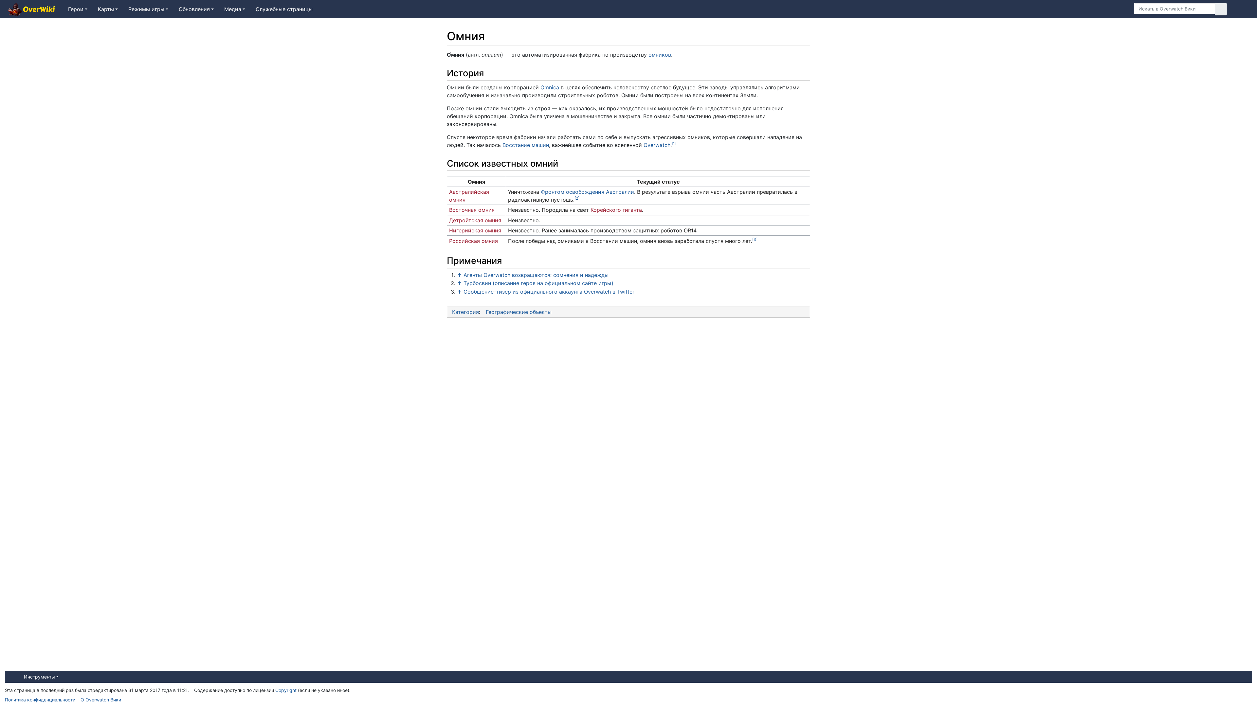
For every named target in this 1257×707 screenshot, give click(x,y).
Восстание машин (525, 145)
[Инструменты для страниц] (1119, 9)
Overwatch (657, 145)
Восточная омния (472, 210)
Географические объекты (519, 312)
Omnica (549, 87)
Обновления (194, 9)
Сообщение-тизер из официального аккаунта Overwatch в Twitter (549, 291)
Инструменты (39, 677)
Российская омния (473, 241)
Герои (75, 9)
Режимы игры (146, 9)
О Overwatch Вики (101, 699)
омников (659, 54)
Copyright (286, 690)
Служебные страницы (284, 9)
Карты (106, 9)
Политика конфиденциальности (40, 699)
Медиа (232, 9)
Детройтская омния (475, 220)
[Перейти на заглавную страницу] (31, 10)
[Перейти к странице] (1221, 9)
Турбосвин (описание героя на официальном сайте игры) (538, 283)
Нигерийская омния (475, 230)
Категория (465, 312)
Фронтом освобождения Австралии (587, 192)
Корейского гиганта (616, 210)
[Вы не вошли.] (1242, 9)
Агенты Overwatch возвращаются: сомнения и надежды (536, 275)
